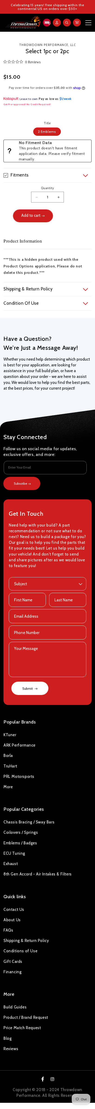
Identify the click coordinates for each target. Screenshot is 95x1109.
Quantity (47, 188)
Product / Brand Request (25, 1017)
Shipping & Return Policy (26, 940)
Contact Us (13, 909)
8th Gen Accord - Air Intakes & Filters (37, 874)
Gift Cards (12, 961)
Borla (8, 755)
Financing (12, 972)
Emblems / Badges (20, 843)
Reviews (10, 1048)
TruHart (10, 766)
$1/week (65, 99)
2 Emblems (47, 132)
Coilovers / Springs (20, 832)
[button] (46, 22)
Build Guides (15, 1007)
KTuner (9, 735)
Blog (7, 1038)
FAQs (8, 930)
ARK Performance (19, 745)
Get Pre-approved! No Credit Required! (27, 104)
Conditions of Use (20, 951)
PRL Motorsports (18, 776)
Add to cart (30, 215)
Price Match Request (22, 1027)
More (8, 787)
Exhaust (10, 863)
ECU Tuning (14, 853)
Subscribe (20, 483)
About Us (12, 920)
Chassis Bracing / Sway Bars (28, 822)
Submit (27, 688)
